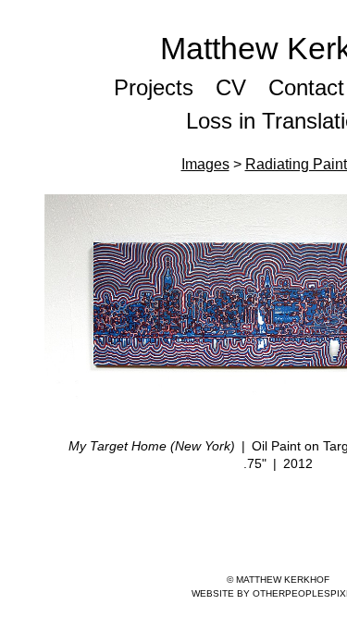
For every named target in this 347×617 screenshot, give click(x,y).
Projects (153, 87)
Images (205, 164)
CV (231, 87)
